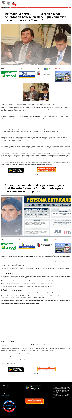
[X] (7, 394)
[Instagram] (4, 394)
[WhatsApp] (47, 69)
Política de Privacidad (5, 395)
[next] (69, 7)
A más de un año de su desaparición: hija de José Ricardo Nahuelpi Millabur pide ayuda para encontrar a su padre (62, 388)
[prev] (67, 7)
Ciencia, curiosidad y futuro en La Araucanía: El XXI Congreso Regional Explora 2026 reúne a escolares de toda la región (62, 394)
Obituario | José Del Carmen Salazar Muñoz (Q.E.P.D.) (62, 397)
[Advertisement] (44, 2)
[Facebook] (45, 69)
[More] (50, 69)
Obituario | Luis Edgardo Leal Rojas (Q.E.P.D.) (17, 7)
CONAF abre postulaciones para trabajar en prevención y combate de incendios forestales (62, 391)
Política (36, 64)
